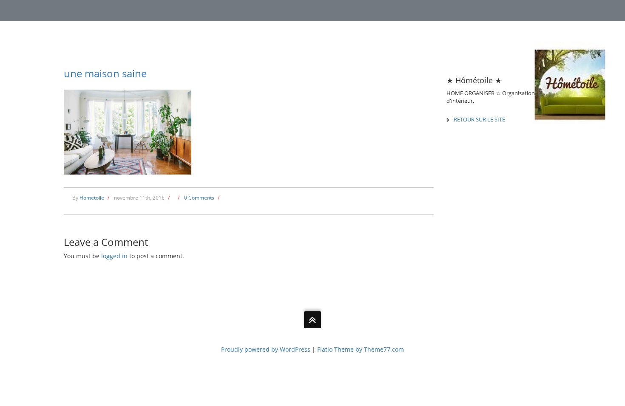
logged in (114, 256)
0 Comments (199, 197)
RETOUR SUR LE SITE (479, 119)
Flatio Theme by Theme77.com (360, 349)
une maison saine (105, 73)
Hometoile (92, 197)
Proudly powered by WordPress (265, 349)
